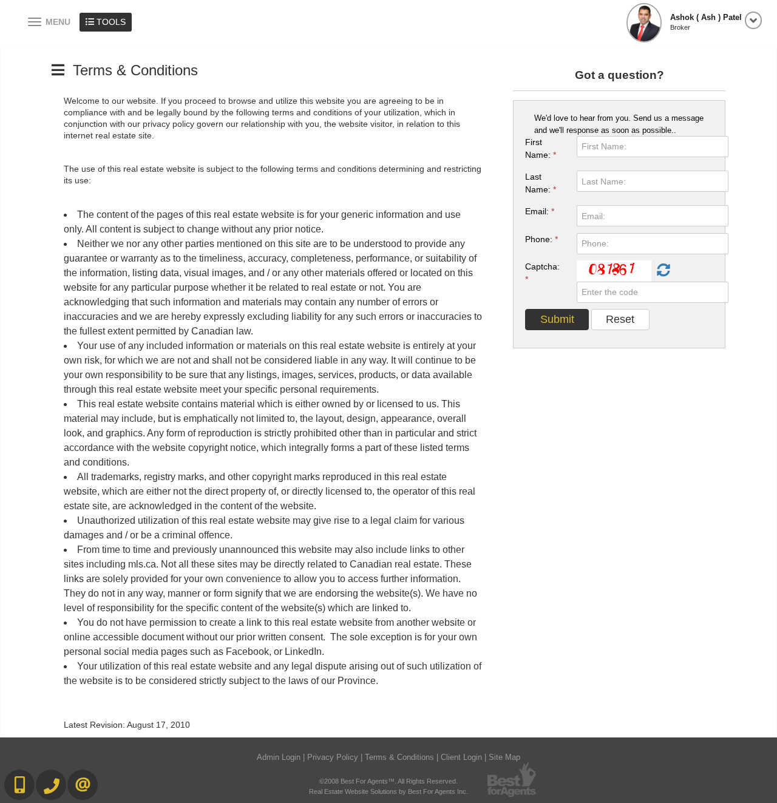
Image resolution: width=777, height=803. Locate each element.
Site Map (504, 757)
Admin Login (278, 757)
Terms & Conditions (399, 757)
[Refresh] (662, 270)
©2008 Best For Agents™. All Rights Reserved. (388, 781)
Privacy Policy (332, 757)
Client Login (461, 757)
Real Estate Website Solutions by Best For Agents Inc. (388, 791)
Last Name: (540, 183)
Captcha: (542, 273)
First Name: (540, 148)
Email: (539, 211)
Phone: (541, 239)
